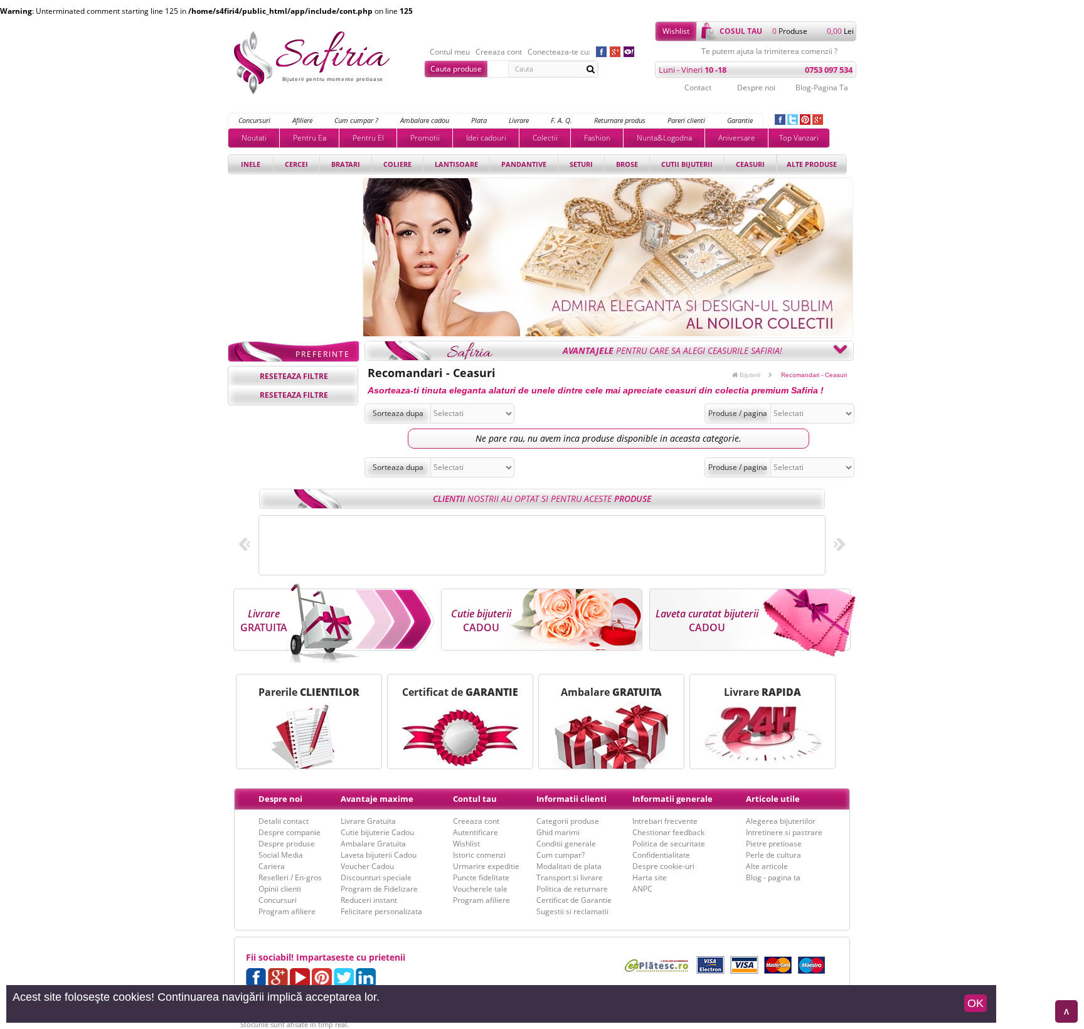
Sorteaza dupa (398, 413)
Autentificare (475, 832)
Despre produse (286, 843)
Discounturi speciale (376, 877)
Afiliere (302, 120)
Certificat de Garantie (574, 900)
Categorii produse (567, 821)
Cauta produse (456, 68)
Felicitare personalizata (381, 911)
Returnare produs (620, 120)
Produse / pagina (737, 413)
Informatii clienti (571, 798)
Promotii (425, 137)
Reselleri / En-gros (290, 877)
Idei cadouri (486, 137)
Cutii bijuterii (687, 164)
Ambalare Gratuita (373, 843)
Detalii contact (283, 821)
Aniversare (736, 137)
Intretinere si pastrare (784, 832)
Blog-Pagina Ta (821, 87)
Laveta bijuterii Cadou (379, 855)
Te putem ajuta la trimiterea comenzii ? (769, 51)
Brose (627, 164)
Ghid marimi (558, 832)
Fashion (597, 137)
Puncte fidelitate (481, 877)
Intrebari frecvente (665, 821)
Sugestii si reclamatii (572, 911)
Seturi (581, 164)
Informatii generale (672, 798)
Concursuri (254, 120)
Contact (697, 87)
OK (975, 1003)
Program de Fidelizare (379, 888)
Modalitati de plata (569, 866)
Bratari (345, 164)
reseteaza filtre (294, 376)
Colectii (545, 137)
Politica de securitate (668, 843)
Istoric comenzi (479, 855)
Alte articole (767, 866)
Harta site (649, 877)
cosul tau (741, 31)
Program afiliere (287, 911)
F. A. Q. (561, 120)
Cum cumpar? (560, 855)
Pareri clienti (686, 120)
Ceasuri (750, 164)
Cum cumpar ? (356, 120)
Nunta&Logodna (664, 137)
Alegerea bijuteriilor (781, 821)
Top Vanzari (799, 137)
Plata (479, 120)
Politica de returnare (572, 888)
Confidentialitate (661, 855)
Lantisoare (456, 164)
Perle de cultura (773, 855)
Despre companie (289, 832)
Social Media (280, 855)
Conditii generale (566, 843)
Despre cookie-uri (663, 866)
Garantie (740, 120)
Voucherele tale (480, 888)
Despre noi (756, 87)
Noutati (254, 137)
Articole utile (773, 798)
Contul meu (450, 52)
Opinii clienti (279, 888)
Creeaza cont (499, 52)
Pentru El (368, 137)
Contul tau (475, 798)
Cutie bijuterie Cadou (377, 832)
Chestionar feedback (668, 832)
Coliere (397, 164)
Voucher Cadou (367, 866)
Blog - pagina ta (773, 877)
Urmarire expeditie (486, 866)
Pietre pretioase (774, 843)
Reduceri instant (369, 900)
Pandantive (523, 164)
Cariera (271, 866)
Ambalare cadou (424, 120)
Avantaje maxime (377, 798)
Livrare (519, 120)
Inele (250, 164)
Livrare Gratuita (368, 821)
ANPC (642, 888)
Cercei (296, 164)
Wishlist (675, 31)
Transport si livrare (569, 877)
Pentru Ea (309, 137)
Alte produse (812, 164)
